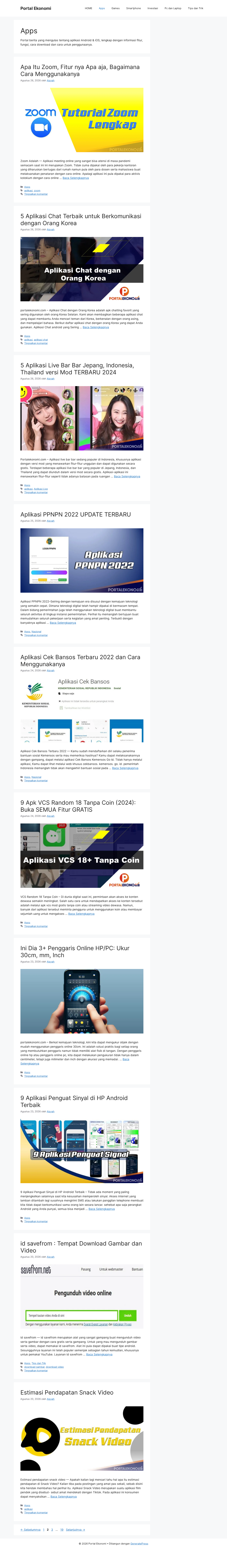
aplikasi (28, 190)
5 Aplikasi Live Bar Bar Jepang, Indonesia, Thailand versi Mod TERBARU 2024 (77, 369)
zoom (37, 190)
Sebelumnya (30, 1529)
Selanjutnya (75, 1529)
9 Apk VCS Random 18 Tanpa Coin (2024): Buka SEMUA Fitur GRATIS (78, 806)
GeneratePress (139, 1543)
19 (62, 1529)
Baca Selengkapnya (76, 178)
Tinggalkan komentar (36, 194)
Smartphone (133, 8)
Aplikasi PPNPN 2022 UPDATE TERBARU (75, 514)
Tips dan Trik (195, 8)
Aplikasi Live (41, 488)
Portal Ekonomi (35, 8)
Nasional (36, 631)
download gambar (34, 1366)
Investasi (153, 8)
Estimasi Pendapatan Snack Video (67, 1392)
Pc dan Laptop (173, 8)
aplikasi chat (41, 339)
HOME (88, 8)
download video (55, 1366)
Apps (102, 8)
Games (116, 8)
